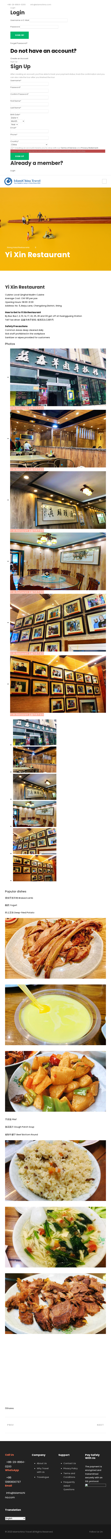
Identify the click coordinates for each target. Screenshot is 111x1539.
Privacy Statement (89, 147)
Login (12, 170)
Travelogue (43, 1477)
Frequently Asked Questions (69, 1485)
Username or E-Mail (19, 20)
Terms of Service (68, 147)
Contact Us (69, 1463)
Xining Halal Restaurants (18, 247)
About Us (42, 1463)
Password (15, 26)
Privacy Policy (70, 1468)
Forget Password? (18, 43)
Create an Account (19, 58)
